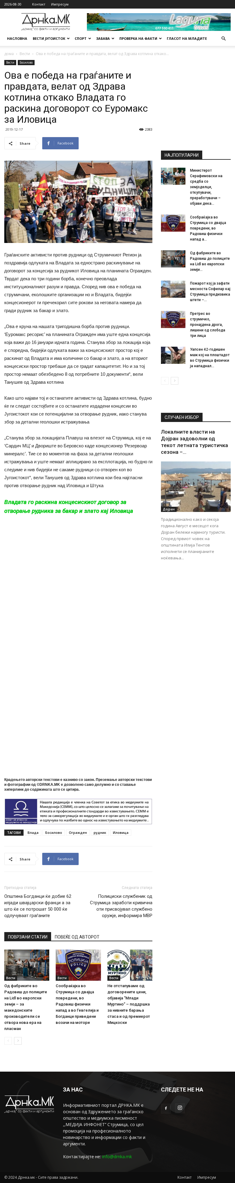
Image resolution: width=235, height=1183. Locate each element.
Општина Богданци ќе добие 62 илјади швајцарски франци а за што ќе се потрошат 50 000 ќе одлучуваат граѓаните (37, 906)
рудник (100, 832)
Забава (103, 38)
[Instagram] (180, 1108)
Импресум (60, 4)
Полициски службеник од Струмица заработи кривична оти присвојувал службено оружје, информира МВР (121, 906)
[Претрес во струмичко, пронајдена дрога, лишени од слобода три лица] (173, 319)
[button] (223, 39)
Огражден (78, 832)
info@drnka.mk (117, 1156)
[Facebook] (166, 1109)
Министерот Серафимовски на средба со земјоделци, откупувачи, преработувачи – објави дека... (206, 187)
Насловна (17, 38)
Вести (25, 53)
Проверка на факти (138, 38)
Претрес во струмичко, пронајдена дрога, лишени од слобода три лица (207, 325)
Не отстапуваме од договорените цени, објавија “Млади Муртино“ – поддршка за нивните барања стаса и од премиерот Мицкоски (128, 1004)
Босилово (26, 62)
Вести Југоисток (49, 38)
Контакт (38, 4)
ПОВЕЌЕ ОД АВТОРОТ (77, 937)
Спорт (81, 38)
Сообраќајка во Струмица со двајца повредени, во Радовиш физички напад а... (208, 228)
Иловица (121, 832)
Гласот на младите (187, 38)
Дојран (169, 509)
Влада (33, 832)
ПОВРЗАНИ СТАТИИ (27, 937)
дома (9, 53)
